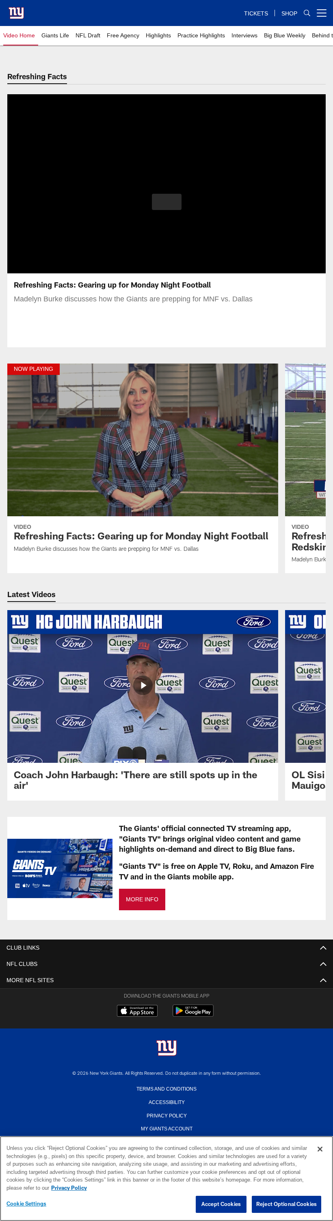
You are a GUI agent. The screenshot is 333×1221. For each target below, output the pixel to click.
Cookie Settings (26, 1204)
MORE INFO (142, 899)
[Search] (307, 13)
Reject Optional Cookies (286, 1204)
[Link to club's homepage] (16, 9)
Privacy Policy (166, 1115)
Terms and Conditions (166, 1088)
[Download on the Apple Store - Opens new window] (137, 1012)
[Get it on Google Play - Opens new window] (193, 1015)
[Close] (320, 1149)
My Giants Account (166, 1128)
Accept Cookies (221, 1204)
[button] (167, 202)
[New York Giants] (166, 1049)
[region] (166, 1179)
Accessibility (166, 1101)
